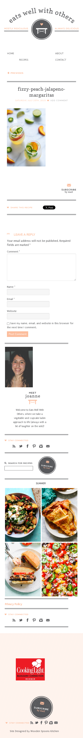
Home (10, 53)
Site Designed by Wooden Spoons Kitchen (34, 731)
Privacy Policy (13, 604)
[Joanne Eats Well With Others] (41, 21)
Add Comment (59, 100)
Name (11, 286)
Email (11, 299)
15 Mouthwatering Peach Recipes (34, 73)
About (59, 53)
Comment (13, 251)
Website (12, 311)
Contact (60, 59)
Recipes (23, 59)
